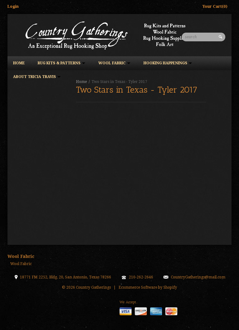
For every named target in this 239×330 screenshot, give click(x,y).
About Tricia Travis (35, 77)
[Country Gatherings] (107, 35)
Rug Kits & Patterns (60, 63)
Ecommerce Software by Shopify (148, 287)
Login (13, 6)
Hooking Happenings (165, 63)
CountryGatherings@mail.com (198, 277)
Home (19, 63)
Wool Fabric (112, 63)
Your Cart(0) (215, 6)
